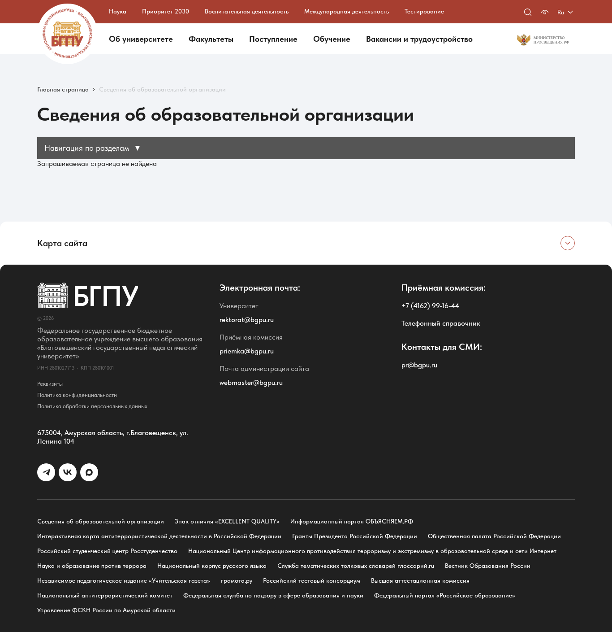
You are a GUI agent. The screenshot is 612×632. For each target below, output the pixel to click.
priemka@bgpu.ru (247, 351)
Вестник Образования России (487, 565)
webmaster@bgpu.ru (251, 382)
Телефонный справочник (440, 323)
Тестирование (424, 11)
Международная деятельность (346, 11)
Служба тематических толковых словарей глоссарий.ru (355, 565)
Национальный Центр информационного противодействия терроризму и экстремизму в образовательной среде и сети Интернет (372, 550)
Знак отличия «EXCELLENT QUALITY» (227, 521)
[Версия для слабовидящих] (544, 12)
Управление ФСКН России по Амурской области (106, 610)
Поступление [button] (273, 39)
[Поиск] (527, 12)
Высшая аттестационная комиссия (420, 580)
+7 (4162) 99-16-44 (430, 305)
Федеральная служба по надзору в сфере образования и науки (273, 595)
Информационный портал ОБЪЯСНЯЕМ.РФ (351, 521)
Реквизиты (50, 383)
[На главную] (67, 34)
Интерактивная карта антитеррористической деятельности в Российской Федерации (159, 536)
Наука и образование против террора (92, 565)
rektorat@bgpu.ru (247, 319)
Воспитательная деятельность (247, 11)
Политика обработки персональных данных (92, 406)
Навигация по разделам (93, 148)
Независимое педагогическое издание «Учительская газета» (123, 580)
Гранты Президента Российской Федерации (354, 536)
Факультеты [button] (211, 39)
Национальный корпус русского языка (212, 565)
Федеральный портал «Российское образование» (444, 595)
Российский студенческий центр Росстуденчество (107, 550)
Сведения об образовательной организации (100, 521)
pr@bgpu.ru (419, 365)
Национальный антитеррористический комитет (104, 595)
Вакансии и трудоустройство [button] (419, 39)
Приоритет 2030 (165, 11)
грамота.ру (236, 580)
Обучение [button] (331, 39)
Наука (117, 11)
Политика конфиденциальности (77, 395)
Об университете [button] (141, 39)
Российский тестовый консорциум (311, 580)
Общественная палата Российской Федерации (494, 536)
